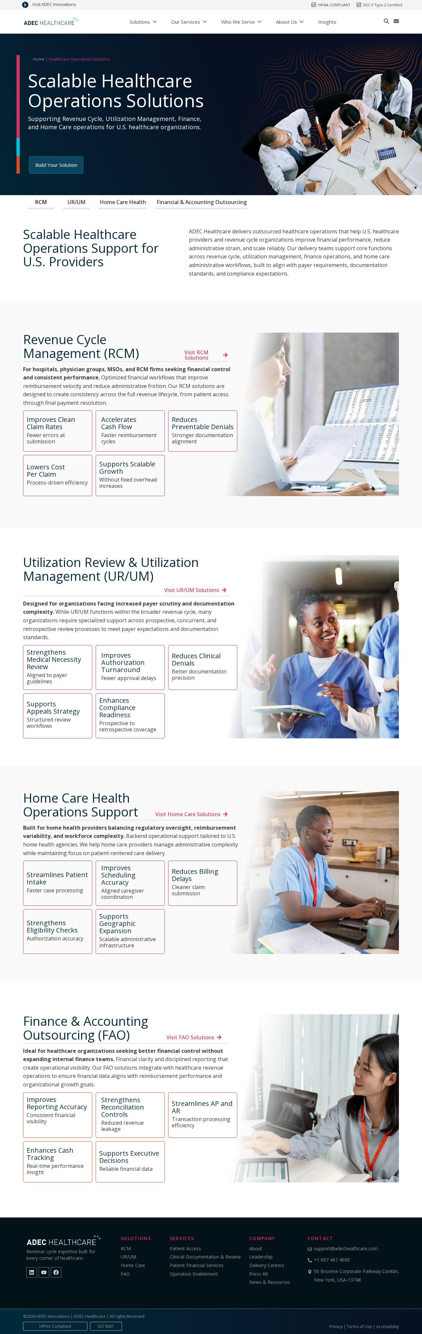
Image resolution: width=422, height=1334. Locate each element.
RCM (41, 202)
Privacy (336, 1326)
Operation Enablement (194, 1274)
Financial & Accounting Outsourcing (202, 202)
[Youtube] (44, 1272)
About (256, 1248)
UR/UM (76, 202)
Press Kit (258, 1274)
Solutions (136, 1238)
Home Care (133, 1265)
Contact (320, 1238)
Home (39, 59)
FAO (125, 1274)
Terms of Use (359, 1326)
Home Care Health (123, 202)
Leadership (261, 1257)
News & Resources (269, 1282)
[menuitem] (143, 21)
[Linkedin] (31, 1272)
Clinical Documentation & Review (205, 1257)
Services (182, 1238)
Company (262, 1238)
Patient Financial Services (197, 1265)
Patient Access (185, 1248)
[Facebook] (56, 1272)
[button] (386, 21)
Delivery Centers (266, 1265)
